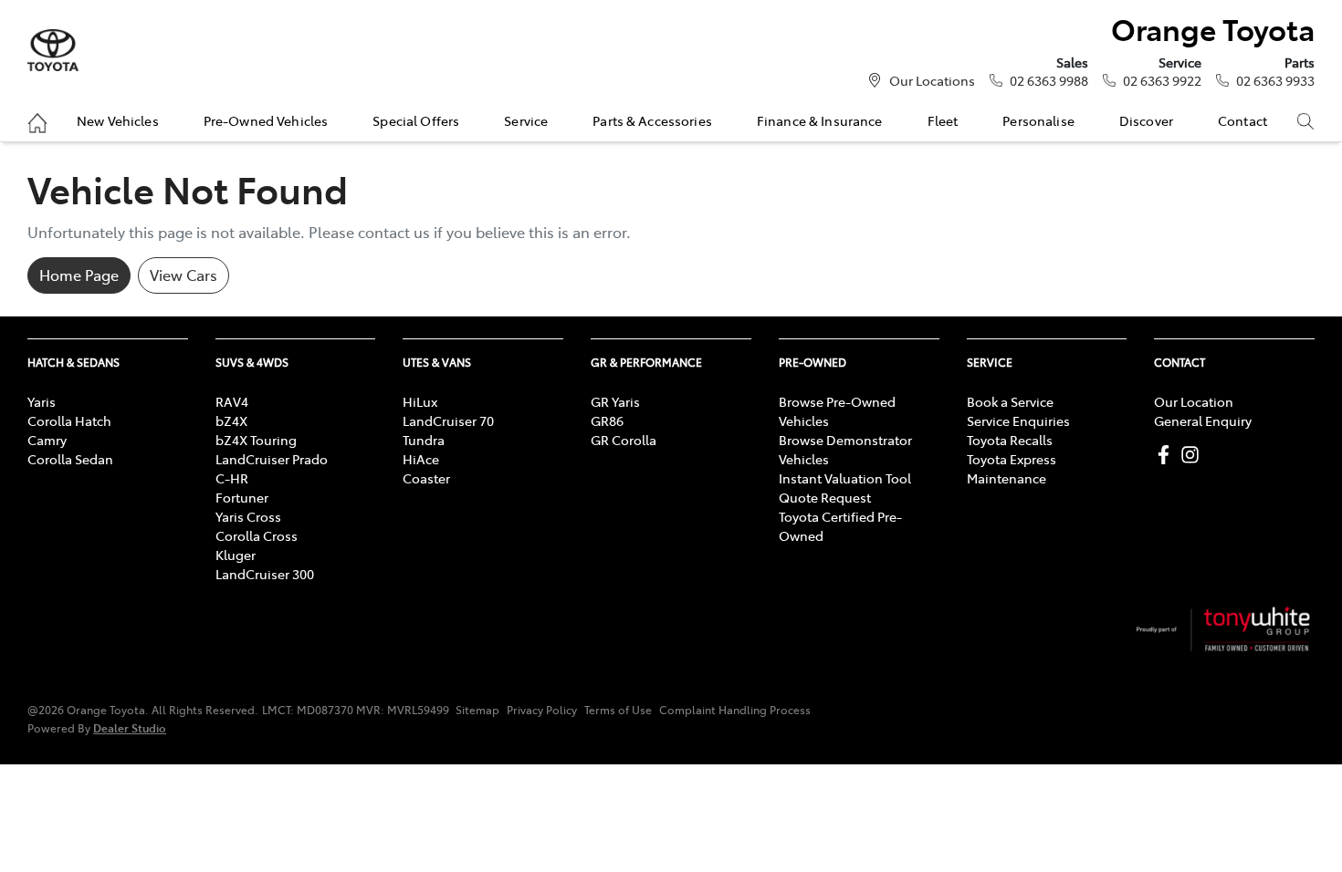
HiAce (421, 459)
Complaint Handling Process (735, 709)
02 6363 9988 (1049, 80)
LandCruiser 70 (448, 420)
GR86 (607, 420)
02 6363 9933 (1275, 80)
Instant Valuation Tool (845, 478)
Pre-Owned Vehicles (266, 120)
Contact (1242, 120)
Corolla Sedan (70, 459)
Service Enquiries (1018, 420)
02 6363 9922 (1162, 80)
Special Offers (415, 120)
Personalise (1038, 120)
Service (526, 120)
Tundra (424, 440)
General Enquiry (1203, 420)
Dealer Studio (129, 727)
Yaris (41, 401)
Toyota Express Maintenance (1011, 468)
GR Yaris (615, 401)
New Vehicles (118, 120)
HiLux (420, 401)
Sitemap (477, 709)
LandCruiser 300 (264, 574)
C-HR (231, 478)
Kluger (235, 554)
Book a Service (1010, 401)
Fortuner (241, 497)
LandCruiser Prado (271, 459)
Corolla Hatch (69, 420)
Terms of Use (618, 709)
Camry (47, 440)
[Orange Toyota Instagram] (1193, 454)
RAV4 (231, 401)
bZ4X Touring (256, 440)
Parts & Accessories (652, 120)
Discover (1146, 120)
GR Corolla (623, 440)
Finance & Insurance (820, 120)
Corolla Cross (256, 535)
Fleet (943, 120)
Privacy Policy (542, 709)
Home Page (79, 275)
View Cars (183, 275)
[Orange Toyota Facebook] (1167, 454)
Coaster (426, 478)
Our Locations (932, 80)
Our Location (1193, 401)
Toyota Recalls (1010, 440)
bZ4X (231, 420)
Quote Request (825, 497)
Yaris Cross (248, 516)
